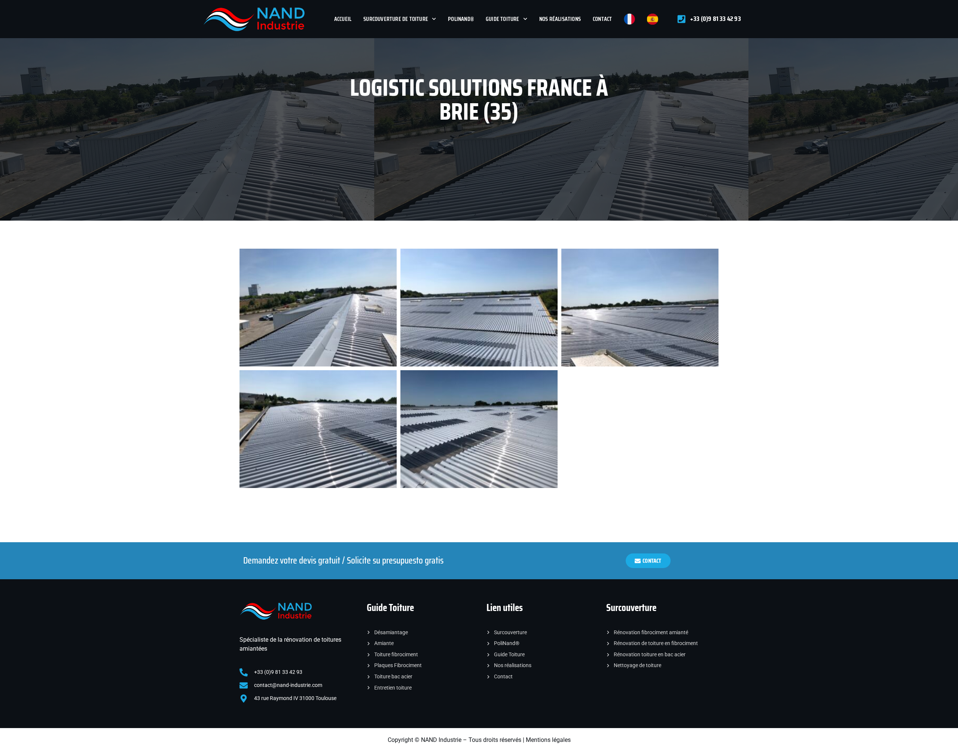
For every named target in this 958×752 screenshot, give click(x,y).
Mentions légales (548, 739)
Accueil (342, 19)
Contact (602, 19)
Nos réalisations (560, 19)
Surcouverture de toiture (395, 19)
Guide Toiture (502, 19)
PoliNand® (461, 19)
